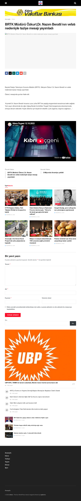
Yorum (8, 264)
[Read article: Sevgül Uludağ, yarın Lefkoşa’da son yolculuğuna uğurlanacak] (65, 197)
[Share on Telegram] (17, 73)
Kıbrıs (13, 19)
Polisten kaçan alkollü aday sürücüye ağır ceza (28, 425)
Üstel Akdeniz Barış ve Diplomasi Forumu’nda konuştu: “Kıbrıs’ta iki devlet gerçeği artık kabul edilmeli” (41, 211)
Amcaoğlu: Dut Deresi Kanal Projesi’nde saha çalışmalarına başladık (15, 241)
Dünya (7, 465)
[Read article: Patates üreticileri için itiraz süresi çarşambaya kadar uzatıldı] (65, 228)
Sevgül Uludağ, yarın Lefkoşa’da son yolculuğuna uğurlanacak (65, 209)
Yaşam (7, 462)
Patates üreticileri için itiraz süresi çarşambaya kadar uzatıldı (65, 240)
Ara (6, 320)
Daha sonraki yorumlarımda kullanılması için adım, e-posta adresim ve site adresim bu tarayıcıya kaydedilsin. (39, 308)
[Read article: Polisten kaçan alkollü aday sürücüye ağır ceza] (9, 427)
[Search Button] (75, 3)
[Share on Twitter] (10, 73)
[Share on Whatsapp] (13, 73)
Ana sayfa (7, 19)
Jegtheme (43, 494)
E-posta (8, 298)
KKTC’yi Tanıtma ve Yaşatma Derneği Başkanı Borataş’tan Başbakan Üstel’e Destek (35, 391)
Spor (6, 468)
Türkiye (7, 459)
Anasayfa (8, 453)
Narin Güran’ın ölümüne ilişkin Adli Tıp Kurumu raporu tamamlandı (29, 397)
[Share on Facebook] (6, 73)
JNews (11, 494)
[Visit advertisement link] (40, 14)
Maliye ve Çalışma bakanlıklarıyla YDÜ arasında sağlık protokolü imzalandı (40, 241)
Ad (6, 289)
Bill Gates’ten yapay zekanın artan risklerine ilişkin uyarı (31, 418)
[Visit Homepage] (40, 3)
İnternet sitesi (46, 298)
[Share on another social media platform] (24, 73)
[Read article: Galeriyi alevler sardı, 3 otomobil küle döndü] (9, 435)
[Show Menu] (6, 3)
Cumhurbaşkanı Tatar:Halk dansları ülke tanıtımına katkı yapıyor (29, 409)
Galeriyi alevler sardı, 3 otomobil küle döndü (27, 433)
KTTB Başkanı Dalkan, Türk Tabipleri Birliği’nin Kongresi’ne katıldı (15, 210)
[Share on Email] (21, 73)
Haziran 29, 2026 (10, 214)
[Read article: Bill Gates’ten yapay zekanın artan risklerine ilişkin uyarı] (9, 419)
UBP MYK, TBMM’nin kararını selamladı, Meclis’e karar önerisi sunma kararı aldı (31, 383)
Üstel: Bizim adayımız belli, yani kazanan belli (23, 403)
